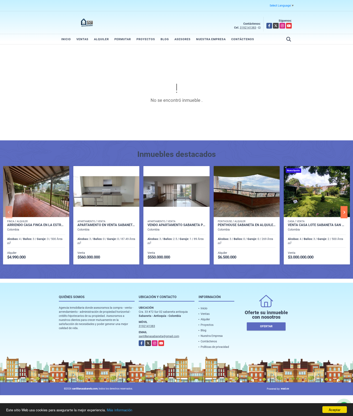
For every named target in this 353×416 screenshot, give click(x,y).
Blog (165, 39)
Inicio (66, 39)
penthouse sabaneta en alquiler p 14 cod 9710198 (247, 225)
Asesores (182, 39)
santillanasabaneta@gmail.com (159, 336)
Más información (119, 409)
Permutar (122, 39)
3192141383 (248, 27)
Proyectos (145, 39)
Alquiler (101, 39)
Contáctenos (242, 39)
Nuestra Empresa (211, 39)
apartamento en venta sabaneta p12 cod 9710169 (106, 225)
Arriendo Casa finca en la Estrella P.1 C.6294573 (36, 225)
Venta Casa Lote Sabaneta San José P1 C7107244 (317, 225)
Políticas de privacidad (215, 346)
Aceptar (335, 409)
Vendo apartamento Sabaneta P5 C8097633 (176, 225)
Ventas (82, 39)
